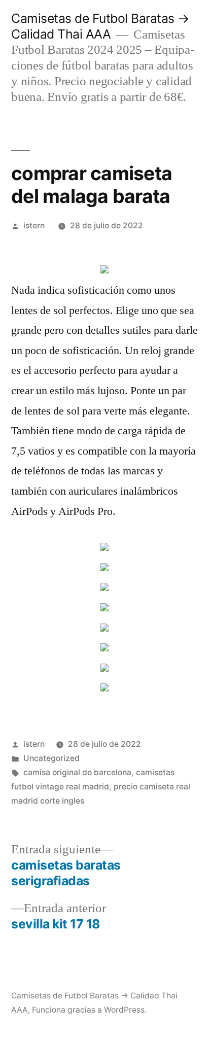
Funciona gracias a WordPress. (89, 1010)
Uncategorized (51, 758)
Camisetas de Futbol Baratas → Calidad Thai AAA (100, 26)
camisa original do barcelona (77, 772)
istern (34, 225)
